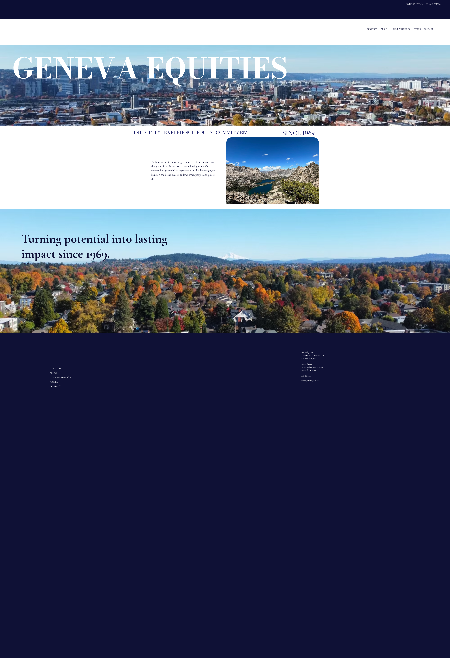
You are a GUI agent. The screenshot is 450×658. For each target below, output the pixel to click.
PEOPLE (54, 382)
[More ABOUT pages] (388, 29)
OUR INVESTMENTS (60, 377)
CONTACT (55, 386)
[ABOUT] (130, 373)
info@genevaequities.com (310, 380)
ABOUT (53, 373)
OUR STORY (56, 368)
